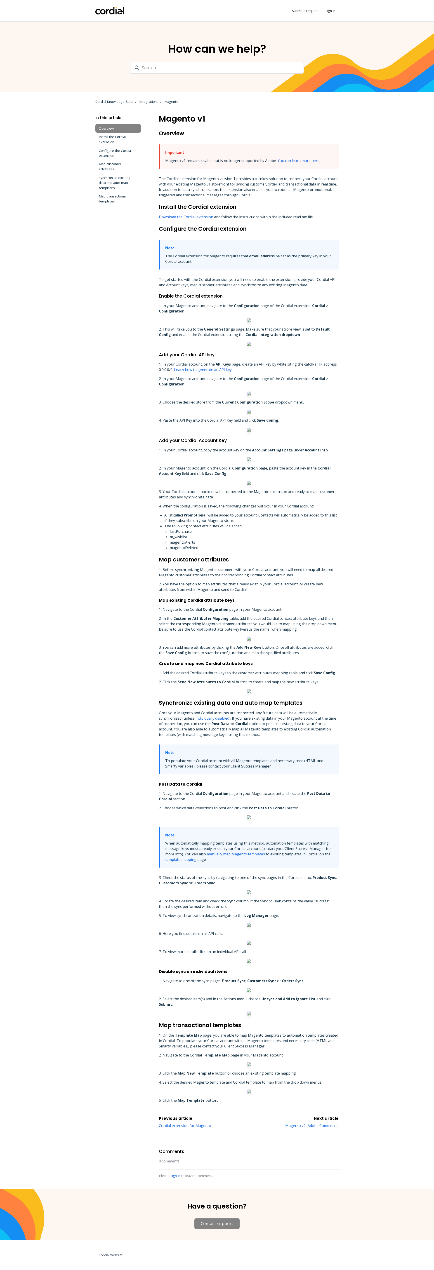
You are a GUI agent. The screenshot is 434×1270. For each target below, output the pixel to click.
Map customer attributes (110, 166)
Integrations (148, 101)
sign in (175, 1175)
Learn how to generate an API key (203, 369)
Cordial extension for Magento (185, 1125)
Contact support (217, 1223)
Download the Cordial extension (186, 216)
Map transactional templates (112, 199)
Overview (106, 128)
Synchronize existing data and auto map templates (114, 182)
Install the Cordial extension (112, 139)
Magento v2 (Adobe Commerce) (312, 1125)
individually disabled (212, 718)
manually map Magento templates (236, 854)
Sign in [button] (330, 10)
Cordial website (111, 1255)
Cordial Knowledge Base (114, 101)
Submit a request (305, 10)
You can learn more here (298, 160)
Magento (171, 101)
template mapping (180, 859)
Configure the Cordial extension (115, 153)
